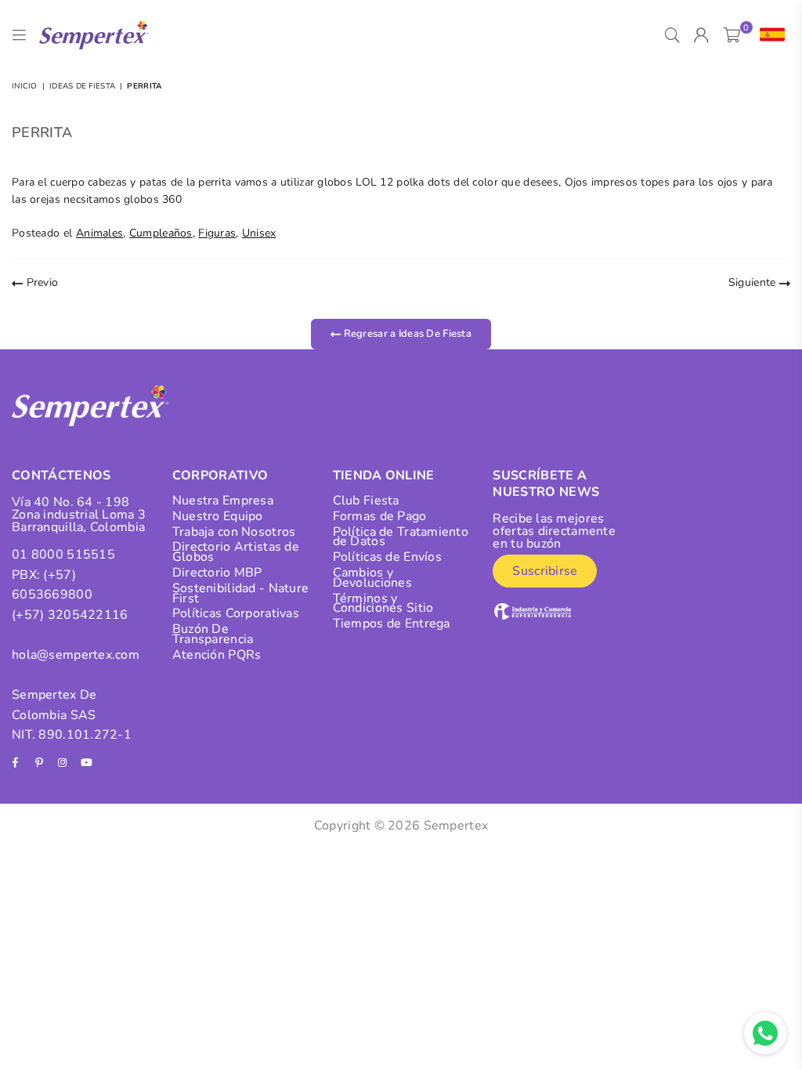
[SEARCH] (672, 35)
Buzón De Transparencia (213, 634)
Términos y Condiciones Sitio (383, 603)
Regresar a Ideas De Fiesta (406, 334)
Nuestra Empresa (222, 500)
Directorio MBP (217, 572)
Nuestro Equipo (217, 516)
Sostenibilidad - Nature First (240, 593)
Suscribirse (544, 571)
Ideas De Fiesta (82, 86)
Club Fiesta (366, 500)
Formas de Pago (380, 516)
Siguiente (753, 282)
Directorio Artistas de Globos (235, 552)
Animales (99, 233)
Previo (40, 282)
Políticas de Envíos (387, 557)
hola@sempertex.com (75, 654)
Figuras (217, 233)
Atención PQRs (217, 654)
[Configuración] (768, 35)
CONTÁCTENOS (61, 475)
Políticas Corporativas (235, 613)
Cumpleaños (161, 233)
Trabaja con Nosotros (234, 531)
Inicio (25, 86)
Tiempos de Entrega (391, 623)
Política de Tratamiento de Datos (400, 537)
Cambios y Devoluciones (372, 577)
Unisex (259, 233)
